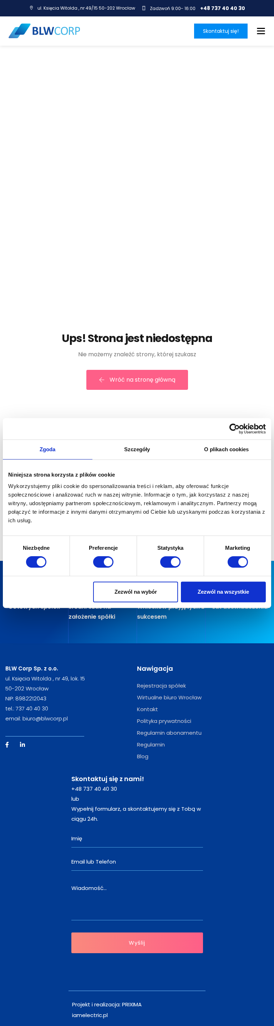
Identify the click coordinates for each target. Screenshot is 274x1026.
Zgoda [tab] (48, 449)
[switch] (103, 562)
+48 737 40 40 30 (222, 8)
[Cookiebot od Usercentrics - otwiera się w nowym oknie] (234, 428)
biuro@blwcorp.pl (45, 718)
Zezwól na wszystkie (223, 592)
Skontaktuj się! (221, 31)
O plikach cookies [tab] (226, 449)
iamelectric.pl (90, 1015)
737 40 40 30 (32, 708)
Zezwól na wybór (136, 592)
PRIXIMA (132, 1004)
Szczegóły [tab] (137, 449)
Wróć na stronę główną (142, 380)
